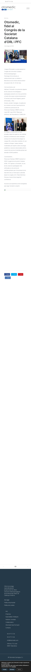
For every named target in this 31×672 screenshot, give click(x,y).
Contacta (8, 628)
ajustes (14, 666)
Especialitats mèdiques (12, 617)
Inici (7, 611)
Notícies (6, 18)
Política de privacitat (9, 602)
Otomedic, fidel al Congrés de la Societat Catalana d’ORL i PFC (14, 32)
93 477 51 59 (9, 1)
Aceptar (4, 669)
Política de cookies (9, 605)
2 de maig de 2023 (9, 46)
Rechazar (12, 669)
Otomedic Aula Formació (12, 625)
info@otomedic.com (12, 640)
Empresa (8, 614)
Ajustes (19, 669)
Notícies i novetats (11, 619)
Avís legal (6, 600)
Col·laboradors (10, 622)
